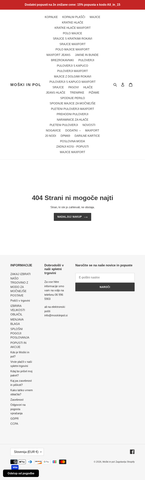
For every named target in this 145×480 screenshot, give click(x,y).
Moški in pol (25, 85)
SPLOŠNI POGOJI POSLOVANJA (19, 333)
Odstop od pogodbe (21, 473)
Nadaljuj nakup (69, 216)
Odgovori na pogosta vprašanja (17, 409)
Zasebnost (16, 399)
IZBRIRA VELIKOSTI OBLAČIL (17, 310)
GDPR (14, 418)
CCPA (14, 423)
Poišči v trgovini (20, 300)
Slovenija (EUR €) (26, 451)
